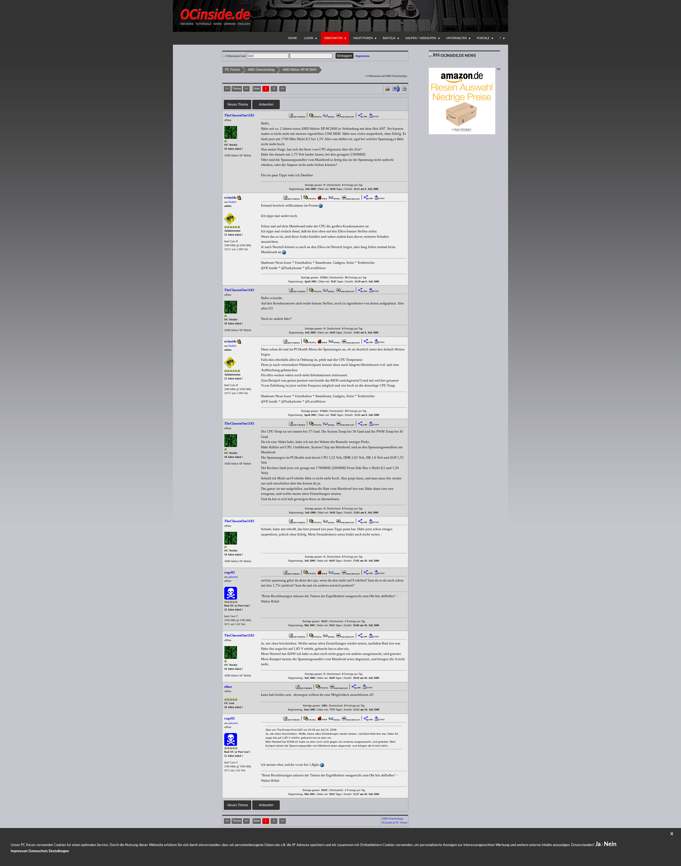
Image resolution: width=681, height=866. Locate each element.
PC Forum (232, 70)
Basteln (389, 38)
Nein (610, 844)
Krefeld (232, 201)
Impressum (19, 851)
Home (292, 38)
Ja (598, 844)
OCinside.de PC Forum (394, 822)
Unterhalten (456, 38)
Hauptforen (363, 38)
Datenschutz (38, 851)
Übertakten (333, 38)
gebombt (233, 576)
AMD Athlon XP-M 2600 (300, 70)
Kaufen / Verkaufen (420, 38)
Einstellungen (59, 851)
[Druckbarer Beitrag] (387, 88)
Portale (483, 38)
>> (282, 88)
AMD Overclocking (261, 70)
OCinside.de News (458, 56)
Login (308, 38)
